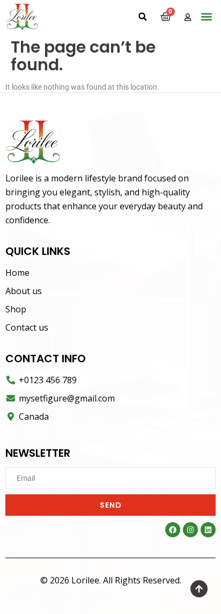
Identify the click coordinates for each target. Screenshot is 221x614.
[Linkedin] (208, 529)
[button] (142, 16)
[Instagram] (190, 529)
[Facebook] (172, 529)
